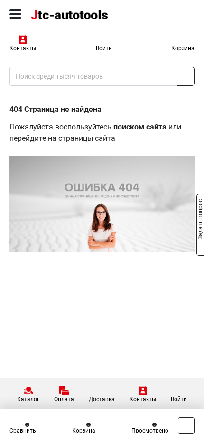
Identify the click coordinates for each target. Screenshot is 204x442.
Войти (104, 48)
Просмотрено (149, 430)
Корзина (183, 48)
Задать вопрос (200, 220)
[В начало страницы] (186, 425)
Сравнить (22, 430)
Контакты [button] (22, 48)
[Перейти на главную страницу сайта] (71, 14)
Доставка (102, 399)
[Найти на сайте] (186, 76)
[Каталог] (15, 14)
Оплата (64, 399)
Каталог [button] (28, 399)
